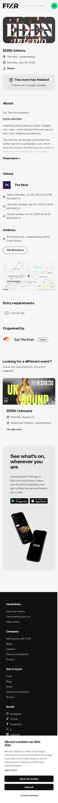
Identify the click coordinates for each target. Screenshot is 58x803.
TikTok (14, 719)
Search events (36, 5)
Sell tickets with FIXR (18, 638)
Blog (9, 643)
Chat (9, 676)
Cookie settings (29, 795)
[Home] (10, 6)
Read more (10, 158)
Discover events (15, 611)
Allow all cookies (29, 779)
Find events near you (18, 616)
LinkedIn (15, 734)
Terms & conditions (17, 654)
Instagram (15, 713)
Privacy (10, 659)
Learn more (11, 769)
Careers (10, 649)
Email (9, 686)
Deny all (29, 787)
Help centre (12, 621)
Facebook (16, 724)
